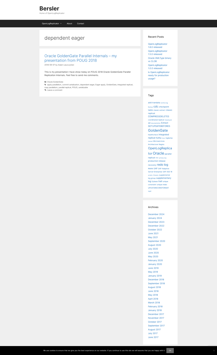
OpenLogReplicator (50, 23)
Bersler (49, 8)
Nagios (161, 144)
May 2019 (153, 272)
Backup (150, 107)
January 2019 (155, 276)
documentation (155, 123)
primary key (163, 158)
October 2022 (155, 229)
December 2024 (156, 214)
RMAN (150, 169)
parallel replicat (65, 87)
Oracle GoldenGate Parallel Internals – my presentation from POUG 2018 (80, 58)
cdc (155, 106)
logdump (169, 138)
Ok (170, 350)
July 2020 (153, 249)
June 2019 (153, 268)
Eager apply (100, 85)
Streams (155, 175)
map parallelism (51, 87)
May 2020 (153, 256)
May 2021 (153, 237)
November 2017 (156, 318)
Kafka (158, 138)
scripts (150, 175)
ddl (149, 123)
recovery (152, 165)
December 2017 (156, 314)
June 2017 (153, 337)
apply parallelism (54, 85)
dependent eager (87, 85)
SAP (155, 168)
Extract (164, 123)
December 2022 (156, 225)
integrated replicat (125, 85)
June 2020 (153, 252)
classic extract (159, 110)
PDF (157, 158)
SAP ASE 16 (167, 172)
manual (150, 141)
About (69, 23)
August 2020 (154, 245)
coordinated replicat (156, 120)
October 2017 (155, 322)
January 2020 (155, 264)
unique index (162, 185)
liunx (163, 138)
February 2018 (155, 306)
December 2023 (156, 222)
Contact (80, 23)
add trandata (154, 102)
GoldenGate (111, 85)
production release (156, 161)
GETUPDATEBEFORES (159, 126)
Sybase (155, 181)
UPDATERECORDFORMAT (158, 188)
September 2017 (156, 325)
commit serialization (70, 85)
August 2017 (154, 329)
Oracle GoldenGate (55, 82)
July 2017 (153, 333)
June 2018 (153, 291)
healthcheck (153, 135)
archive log (164, 103)
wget (149, 191)
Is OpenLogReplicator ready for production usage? (159, 75)
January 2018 (155, 310)
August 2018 (154, 287)
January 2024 (155, 218)
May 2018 (153, 295)
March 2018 (154, 302)
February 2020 (155, 260)
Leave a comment (54, 90)
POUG (74, 87)
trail (160, 181)
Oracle (158, 153)
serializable (83, 87)
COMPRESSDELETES (158, 116)
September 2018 (156, 283)
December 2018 (156, 279)
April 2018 (153, 299)
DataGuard (168, 120)
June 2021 (153, 233)
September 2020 (156, 241)
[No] (214, 350)
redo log (162, 164)
